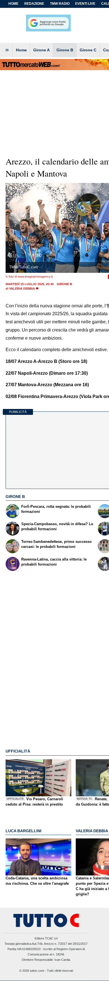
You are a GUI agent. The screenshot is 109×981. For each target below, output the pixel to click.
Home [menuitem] (21, 50)
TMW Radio (60, 3)
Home (13, 3)
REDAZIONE (34, 3)
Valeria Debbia (22, 288)
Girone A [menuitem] (41, 50)
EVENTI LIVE (85, 3)
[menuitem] (7, 50)
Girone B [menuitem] (64, 50)
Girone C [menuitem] (88, 50)
